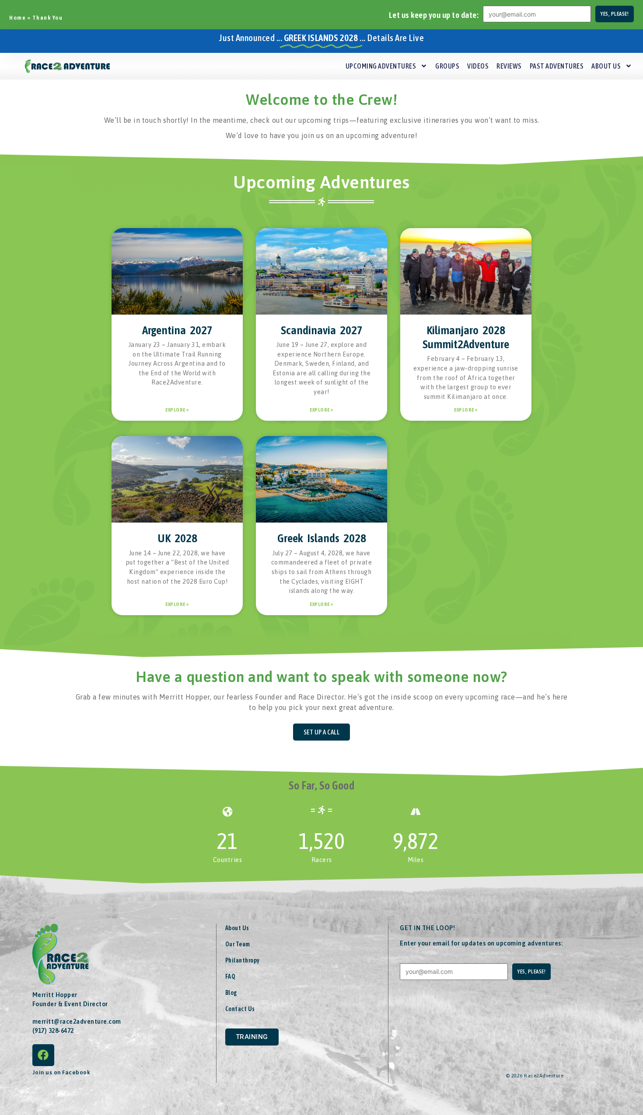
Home (17, 17)
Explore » (177, 410)
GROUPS (447, 66)
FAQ (230, 976)
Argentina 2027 (177, 330)
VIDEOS (478, 66)
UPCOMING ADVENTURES (381, 66)
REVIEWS (509, 66)
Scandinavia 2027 (322, 330)
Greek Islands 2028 (321, 538)
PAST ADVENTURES (557, 66)
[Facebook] (43, 1055)
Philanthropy (242, 960)
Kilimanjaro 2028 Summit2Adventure (466, 337)
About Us (237, 928)
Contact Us (240, 1008)
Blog (231, 992)
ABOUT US (606, 66)
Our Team (237, 944)
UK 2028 (177, 538)
